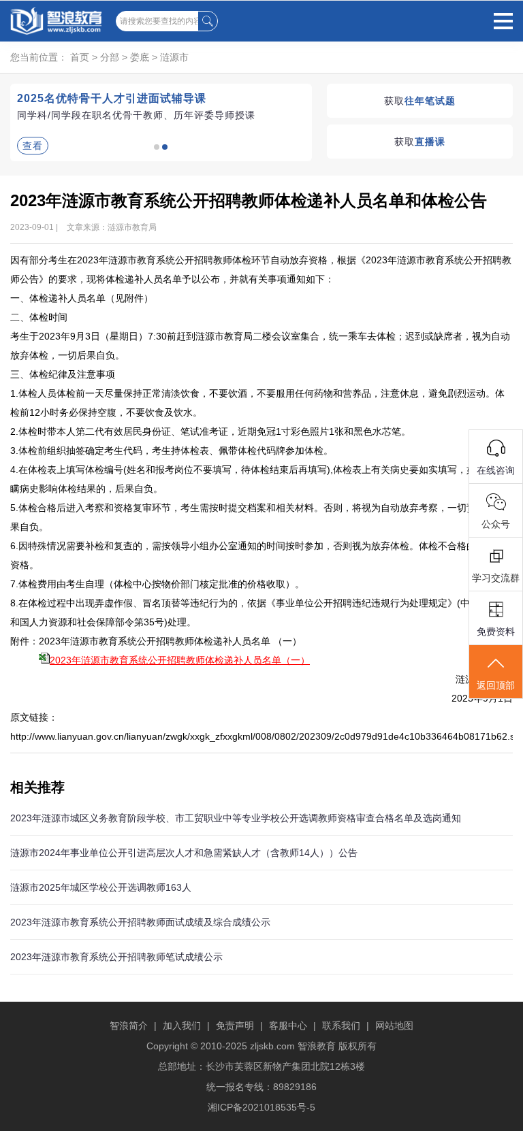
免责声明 (235, 1025)
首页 (79, 57)
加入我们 (182, 1025)
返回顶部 (496, 685)
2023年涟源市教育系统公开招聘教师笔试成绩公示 (116, 956)
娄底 (139, 57)
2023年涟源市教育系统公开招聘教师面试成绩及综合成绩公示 (140, 922)
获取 (420, 100)
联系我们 (341, 1025)
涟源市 (174, 57)
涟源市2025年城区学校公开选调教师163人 (100, 887)
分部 (109, 57)
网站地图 (394, 1025)
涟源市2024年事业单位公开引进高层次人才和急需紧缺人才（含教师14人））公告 (184, 852)
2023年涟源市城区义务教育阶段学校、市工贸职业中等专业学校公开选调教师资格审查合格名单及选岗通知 (235, 818)
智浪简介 (129, 1025)
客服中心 (288, 1025)
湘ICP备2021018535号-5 (261, 1107)
